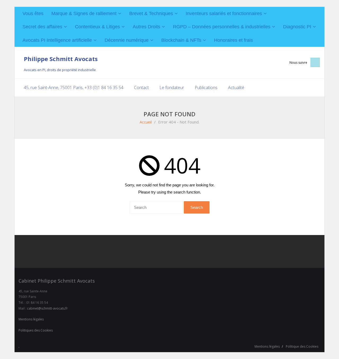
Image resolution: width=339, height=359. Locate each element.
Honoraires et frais (233, 40)
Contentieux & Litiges (97, 26)
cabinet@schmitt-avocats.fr (47, 308)
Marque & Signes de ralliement (84, 13)
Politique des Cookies (302, 346)
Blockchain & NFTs (181, 40)
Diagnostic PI (297, 26)
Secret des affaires (42, 26)
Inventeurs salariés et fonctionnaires (224, 13)
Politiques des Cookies (36, 330)
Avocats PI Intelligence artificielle (57, 40)
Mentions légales (31, 319)
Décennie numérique (127, 40)
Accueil (146, 122)
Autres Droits (146, 26)
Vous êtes (33, 13)
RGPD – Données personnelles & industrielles (221, 26)
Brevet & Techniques (151, 13)
